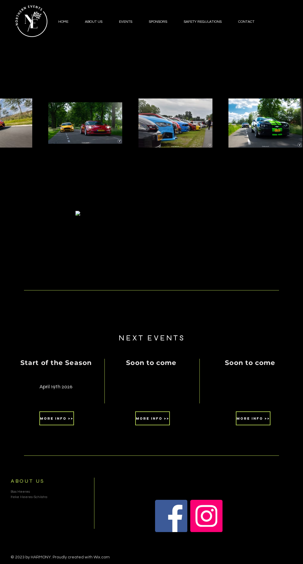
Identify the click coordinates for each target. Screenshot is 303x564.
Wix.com (102, 557)
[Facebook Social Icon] (171, 516)
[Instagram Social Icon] (206, 516)
